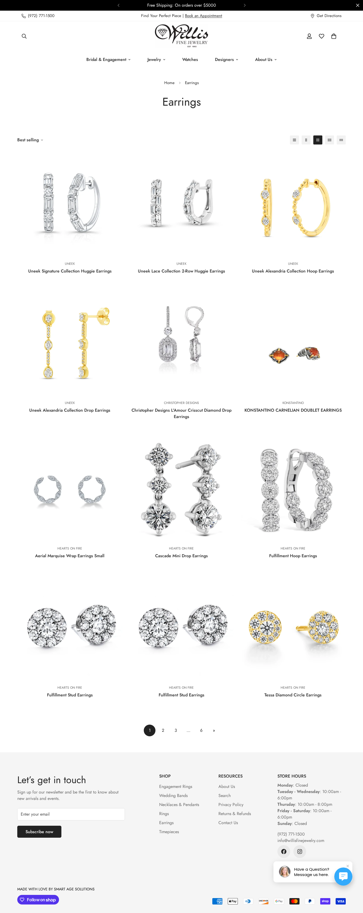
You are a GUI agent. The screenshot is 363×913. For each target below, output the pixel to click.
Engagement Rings (175, 786)
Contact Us (228, 823)
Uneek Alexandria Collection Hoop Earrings (293, 271)
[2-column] (306, 139)
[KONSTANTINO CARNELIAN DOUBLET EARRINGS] (293, 342)
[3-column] (317, 139)
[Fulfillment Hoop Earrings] (293, 488)
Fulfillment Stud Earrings (70, 695)
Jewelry (154, 59)
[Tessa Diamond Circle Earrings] (293, 627)
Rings (164, 814)
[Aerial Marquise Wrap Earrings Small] (70, 488)
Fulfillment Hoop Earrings (293, 556)
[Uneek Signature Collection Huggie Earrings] (70, 203)
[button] (334, 36)
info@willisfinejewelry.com (300, 840)
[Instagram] (299, 851)
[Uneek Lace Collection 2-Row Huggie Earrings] (181, 203)
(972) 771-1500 (291, 834)
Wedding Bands (173, 795)
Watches (190, 59)
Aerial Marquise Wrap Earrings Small (69, 556)
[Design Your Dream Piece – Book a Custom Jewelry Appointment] (189, 5)
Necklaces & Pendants (179, 805)
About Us (263, 59)
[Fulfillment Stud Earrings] (70, 627)
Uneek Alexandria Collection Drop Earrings (69, 410)
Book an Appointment (203, 16)
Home (169, 83)
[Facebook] (283, 851)
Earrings (166, 823)
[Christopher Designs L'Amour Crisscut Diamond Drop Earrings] (181, 342)
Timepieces (169, 832)
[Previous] (118, 5)
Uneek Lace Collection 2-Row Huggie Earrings (181, 271)
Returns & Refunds (234, 814)
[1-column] (294, 139)
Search (224, 795)
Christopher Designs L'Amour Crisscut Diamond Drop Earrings (181, 413)
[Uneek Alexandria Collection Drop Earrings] (70, 342)
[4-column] (329, 139)
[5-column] (341, 139)
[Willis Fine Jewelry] (181, 36)
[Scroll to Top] (353, 884)
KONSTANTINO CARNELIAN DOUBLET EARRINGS (293, 410)
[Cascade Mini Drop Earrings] (181, 488)
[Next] (245, 5)
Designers (224, 59)
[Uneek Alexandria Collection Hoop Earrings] (293, 203)
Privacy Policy (230, 805)
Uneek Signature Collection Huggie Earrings (70, 271)
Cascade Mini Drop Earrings (181, 556)
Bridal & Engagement (106, 59)
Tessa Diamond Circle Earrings (293, 695)
